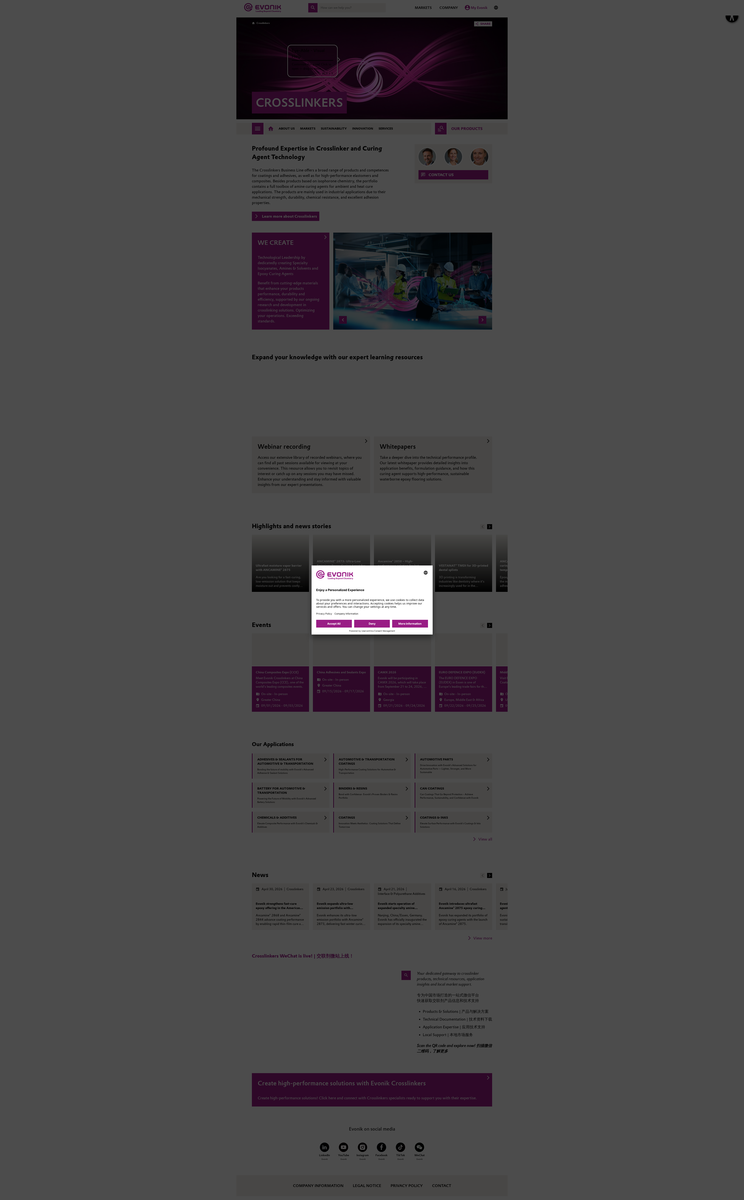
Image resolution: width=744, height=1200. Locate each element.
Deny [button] (372, 623)
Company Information (346, 613)
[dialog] (372, 599)
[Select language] (425, 572)
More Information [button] (410, 623)
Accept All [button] (334, 623)
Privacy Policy (324, 613)
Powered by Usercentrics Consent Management (372, 631)
